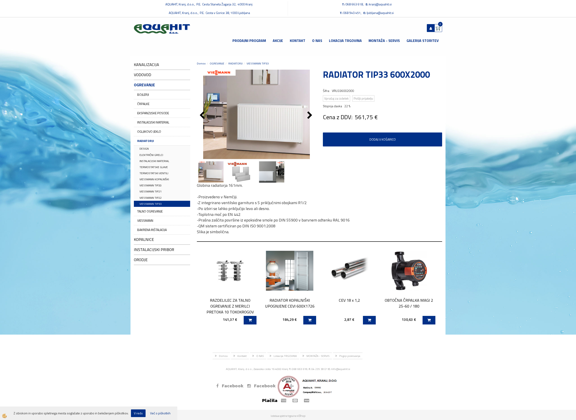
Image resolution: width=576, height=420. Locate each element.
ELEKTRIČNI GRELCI (151, 155)
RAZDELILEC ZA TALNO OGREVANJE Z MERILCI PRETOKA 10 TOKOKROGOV (230, 306)
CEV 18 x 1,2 (349, 300)
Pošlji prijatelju (363, 98)
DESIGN (144, 148)
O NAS (317, 40)
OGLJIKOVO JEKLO (149, 131)
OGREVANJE (217, 63)
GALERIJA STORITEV (423, 40)
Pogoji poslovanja (349, 356)
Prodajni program (249, 40)
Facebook (232, 385)
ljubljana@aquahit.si (380, 12)
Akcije (278, 40)
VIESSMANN (145, 220)
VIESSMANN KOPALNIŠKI (154, 179)
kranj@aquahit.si (380, 4)
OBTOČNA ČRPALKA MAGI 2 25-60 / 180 (409, 303)
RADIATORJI (145, 140)
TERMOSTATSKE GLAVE (154, 167)
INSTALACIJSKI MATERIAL (153, 122)
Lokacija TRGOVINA (345, 40)
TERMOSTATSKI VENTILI (154, 173)
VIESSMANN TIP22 (151, 198)
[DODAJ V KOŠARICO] (250, 320)
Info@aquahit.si (340, 369)
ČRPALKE (143, 103)
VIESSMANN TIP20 (151, 185)
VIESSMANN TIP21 (151, 191)
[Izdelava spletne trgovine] (301, 416)
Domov (201, 63)
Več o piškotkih (160, 413)
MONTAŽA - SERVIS (384, 40)
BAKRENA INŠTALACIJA (152, 229)
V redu (138, 413)
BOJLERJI (143, 94)
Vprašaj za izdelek (336, 98)
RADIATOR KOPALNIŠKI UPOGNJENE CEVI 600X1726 (290, 303)
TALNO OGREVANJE (150, 211)
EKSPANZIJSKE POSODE (153, 113)
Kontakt (297, 40)
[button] (310, 115)
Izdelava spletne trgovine (283, 416)
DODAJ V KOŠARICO (382, 139)
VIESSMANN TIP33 (151, 204)
